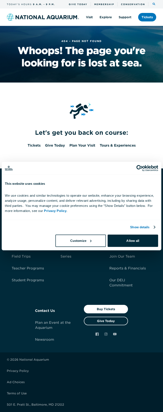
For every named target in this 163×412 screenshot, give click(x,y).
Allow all (132, 240)
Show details (139, 227)
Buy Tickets (106, 309)
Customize (78, 240)
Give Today (106, 321)
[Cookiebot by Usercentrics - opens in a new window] (139, 168)
